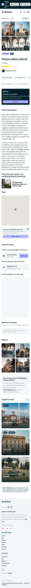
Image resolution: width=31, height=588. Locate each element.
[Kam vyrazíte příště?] (24, 12)
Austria (3, 544)
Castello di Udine (23, 149)
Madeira (4, 540)
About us (4, 565)
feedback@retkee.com (10, 390)
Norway (4, 542)
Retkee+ (4, 561)
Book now (24, 256)
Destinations (5, 18)
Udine (5, 63)
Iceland (3, 535)
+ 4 (26, 48)
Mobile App (5, 556)
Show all (4, 549)
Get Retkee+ (15, 101)
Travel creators (6, 563)
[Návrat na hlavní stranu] (6, 502)
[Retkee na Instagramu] (8, 507)
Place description (7, 84)
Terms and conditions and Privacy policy (12, 583)
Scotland (4, 546)
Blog (3, 558)
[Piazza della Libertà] (8, 29)
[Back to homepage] (7, 13)
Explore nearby (15, 236)
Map (16, 84)
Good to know (24, 84)
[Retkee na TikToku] (11, 507)
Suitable (10, 573)
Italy (12, 18)
